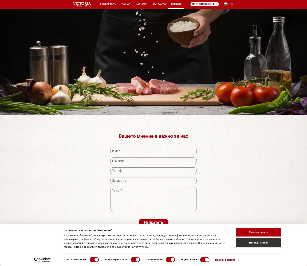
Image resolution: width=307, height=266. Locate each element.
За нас (126, 4)
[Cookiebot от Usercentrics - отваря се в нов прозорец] (42, 259)
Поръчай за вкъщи (204, 4)
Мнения (176, 4)
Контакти (159, 4)
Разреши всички (258, 232)
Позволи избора (258, 242)
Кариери (141, 4)
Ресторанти (108, 4)
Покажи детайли (225, 259)
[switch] (135, 259)
